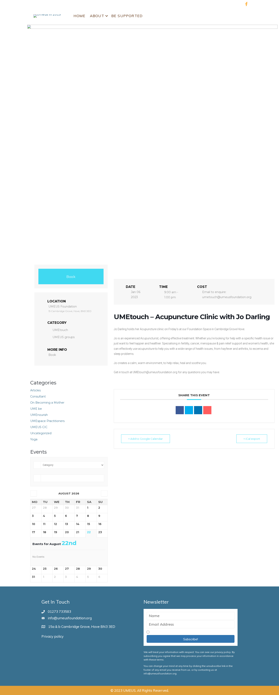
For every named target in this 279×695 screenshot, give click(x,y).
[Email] (207, 410)
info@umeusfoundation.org (70, 618)
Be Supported (127, 15)
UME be (36, 409)
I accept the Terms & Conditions (176, 632)
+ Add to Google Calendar (145, 438)
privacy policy (223, 652)
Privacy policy (52, 636)
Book (70, 277)
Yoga (33, 439)
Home (80, 15)
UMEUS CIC (38, 427)
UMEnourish (39, 415)
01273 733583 (59, 611)
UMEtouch (60, 330)
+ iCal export (251, 438)
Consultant (38, 396)
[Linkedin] (198, 410)
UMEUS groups (63, 337)
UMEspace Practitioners (47, 421)
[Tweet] (189, 410)
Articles (35, 390)
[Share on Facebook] (180, 410)
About (97, 15)
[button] (190, 639)
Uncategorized (40, 433)
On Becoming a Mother (47, 402)
